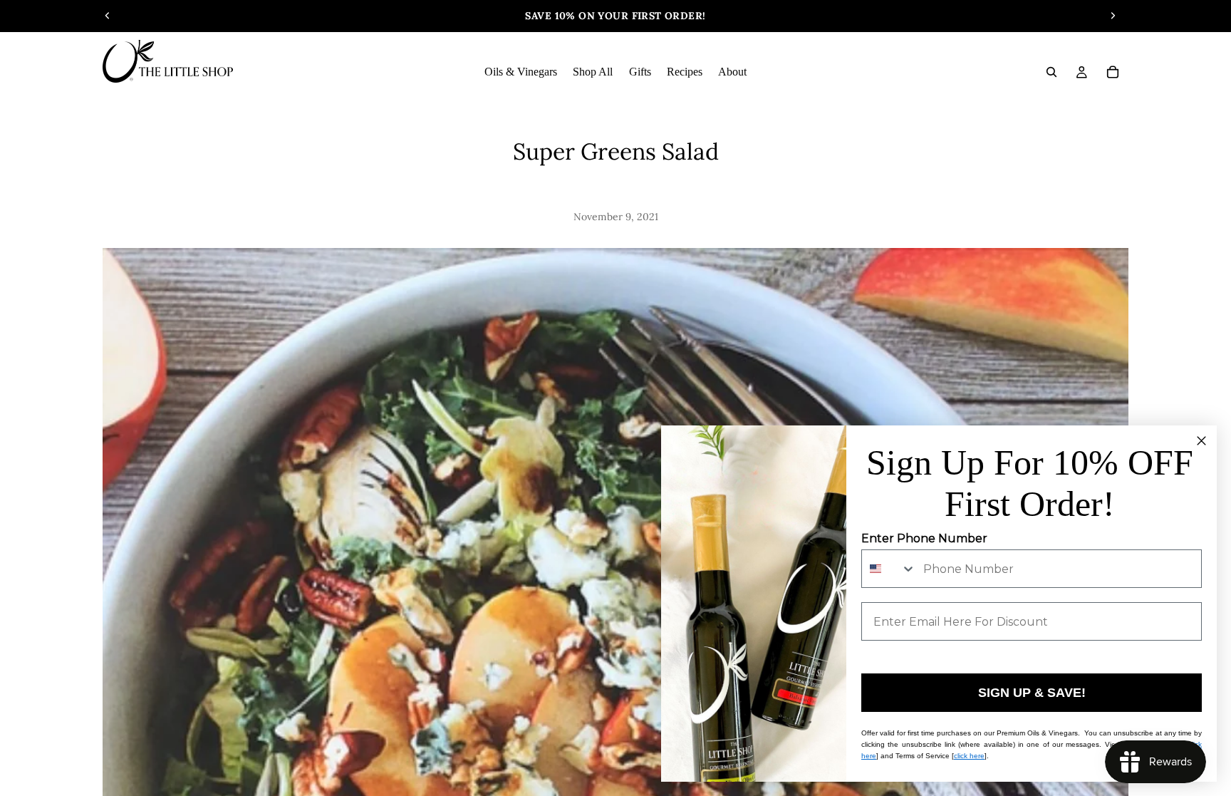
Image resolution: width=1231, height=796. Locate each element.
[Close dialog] (1201, 440)
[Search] (1051, 72)
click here (969, 756)
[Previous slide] (107, 15)
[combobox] (889, 568)
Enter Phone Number (924, 538)
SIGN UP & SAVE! (1032, 693)
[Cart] (1112, 72)
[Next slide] (1112, 15)
